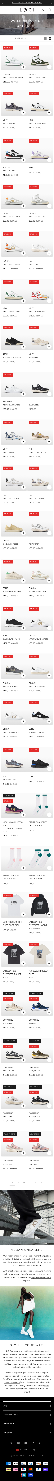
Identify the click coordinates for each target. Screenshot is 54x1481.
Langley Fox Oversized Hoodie (38, 923)
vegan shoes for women (25, 1274)
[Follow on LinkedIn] (40, 1443)
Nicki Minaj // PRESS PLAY (13, 824)
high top (33, 1364)
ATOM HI (32, 74)
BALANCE (7, 402)
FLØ (31, 261)
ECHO (5, 588)
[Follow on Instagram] (18, 1443)
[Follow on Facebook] (4, 1443)
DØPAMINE (8, 1020)
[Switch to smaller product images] (50, 38)
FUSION (6, 74)
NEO (31, 120)
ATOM (5, 214)
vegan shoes (13, 1256)
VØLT (5, 120)
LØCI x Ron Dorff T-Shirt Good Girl (12, 923)
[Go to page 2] (41, 1183)
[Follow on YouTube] (25, 1443)
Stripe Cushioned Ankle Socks (38, 877)
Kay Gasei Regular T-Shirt (39, 972)
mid (23, 1364)
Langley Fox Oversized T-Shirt (12, 972)
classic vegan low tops (40, 1376)
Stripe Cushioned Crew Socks (38, 824)
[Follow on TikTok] (33, 1443)
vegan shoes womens (41, 1278)
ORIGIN (6, 541)
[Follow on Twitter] (11, 1443)
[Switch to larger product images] (45, 38)
